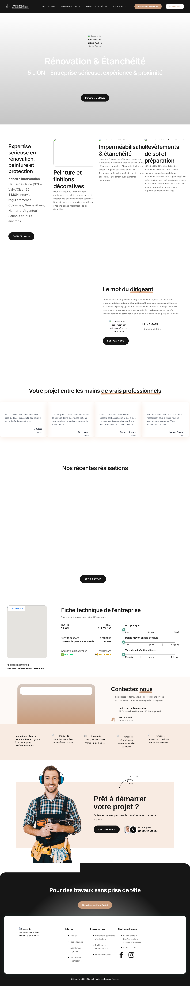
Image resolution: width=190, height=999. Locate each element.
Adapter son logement (71, 6)
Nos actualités (119, 6)
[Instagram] (131, 955)
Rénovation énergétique (96, 6)
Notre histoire (48, 6)
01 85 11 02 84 (174, 6)
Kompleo (115, 979)
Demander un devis (95, 98)
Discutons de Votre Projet (95, 905)
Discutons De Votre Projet (148, 6)
